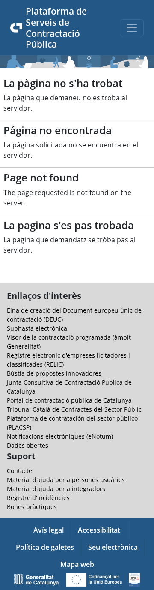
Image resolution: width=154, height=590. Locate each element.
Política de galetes (45, 547)
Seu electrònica (113, 547)
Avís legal (48, 530)
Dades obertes (27, 445)
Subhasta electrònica (37, 328)
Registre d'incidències (38, 498)
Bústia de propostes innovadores (54, 373)
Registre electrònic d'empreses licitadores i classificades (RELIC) (68, 359)
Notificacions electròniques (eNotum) (60, 436)
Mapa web (77, 564)
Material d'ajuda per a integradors (56, 489)
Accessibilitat (99, 530)
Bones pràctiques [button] (32, 507)
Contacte (19, 471)
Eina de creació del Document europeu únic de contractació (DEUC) (74, 314)
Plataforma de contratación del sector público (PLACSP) (72, 422)
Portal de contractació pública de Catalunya (69, 400)
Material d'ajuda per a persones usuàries (66, 480)
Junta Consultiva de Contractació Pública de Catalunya (69, 386)
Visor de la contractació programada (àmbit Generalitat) (69, 341)
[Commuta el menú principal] (132, 27)
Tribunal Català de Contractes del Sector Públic (74, 409)
